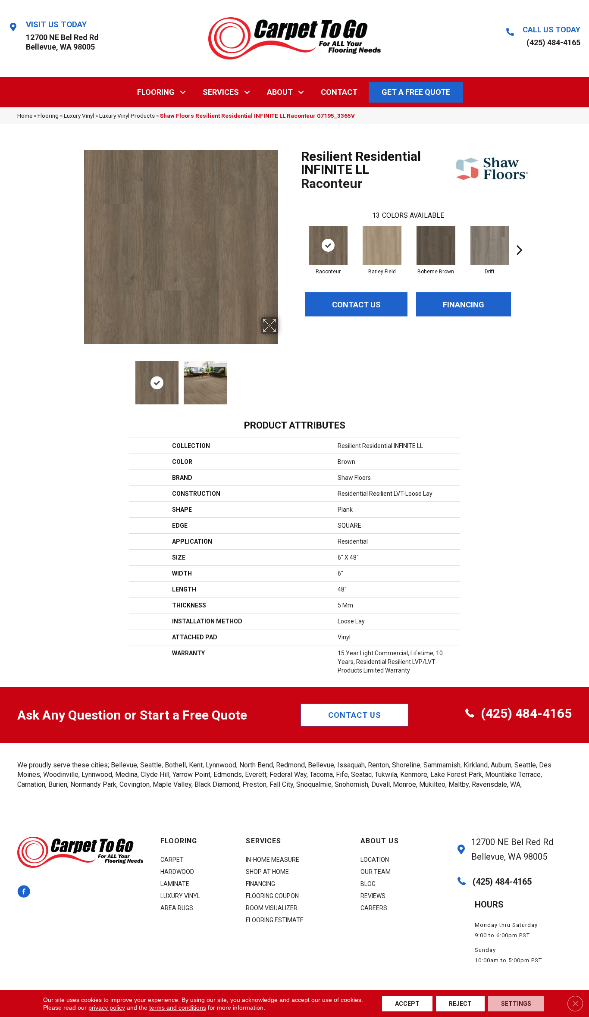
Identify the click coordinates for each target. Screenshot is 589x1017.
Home (24, 115)
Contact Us (356, 304)
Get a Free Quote (416, 92)
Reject (460, 1003)
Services (221, 92)
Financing (463, 304)
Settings (516, 1003)
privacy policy (106, 1007)
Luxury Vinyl (79, 115)
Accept (407, 1003)
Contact (339, 92)
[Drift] (489, 245)
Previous (78, 378)
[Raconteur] (328, 245)
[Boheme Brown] (435, 245)
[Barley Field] (382, 245)
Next (283, 378)
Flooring (156, 92)
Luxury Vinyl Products (127, 115)
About (280, 92)
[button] (183, 92)
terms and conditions (177, 1007)
